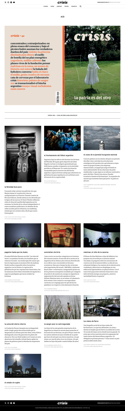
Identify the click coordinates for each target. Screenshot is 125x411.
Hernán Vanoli (52, 288)
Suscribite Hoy (103, 2)
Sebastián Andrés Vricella (59, 290)
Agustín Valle (52, 181)
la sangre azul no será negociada (57, 324)
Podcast (59, 6)
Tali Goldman (12, 347)
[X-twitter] (5, 2)
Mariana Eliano (16, 218)
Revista (45, 6)
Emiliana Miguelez (96, 188)
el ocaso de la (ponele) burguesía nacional (100, 155)
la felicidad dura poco (13, 187)
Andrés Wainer (105, 184)
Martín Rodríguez (104, 344)
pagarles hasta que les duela (16, 252)
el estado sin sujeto (12, 383)
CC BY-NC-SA (86, 408)
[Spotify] (11, 2)
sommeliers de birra (52, 252)
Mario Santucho (92, 344)
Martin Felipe (94, 281)
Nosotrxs (74, 6)
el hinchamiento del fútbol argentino (58, 155)
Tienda (67, 6)
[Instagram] (8, 2)
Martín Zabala (55, 183)
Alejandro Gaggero (93, 184)
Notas (52, 6)
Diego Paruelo (16, 349)
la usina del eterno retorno (15, 324)
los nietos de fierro (91, 321)
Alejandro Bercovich (54, 345)
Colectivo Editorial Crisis (17, 217)
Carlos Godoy (91, 280)
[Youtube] (14, 2)
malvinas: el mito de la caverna (96, 252)
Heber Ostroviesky (14, 280)
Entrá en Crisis (114, 2)
